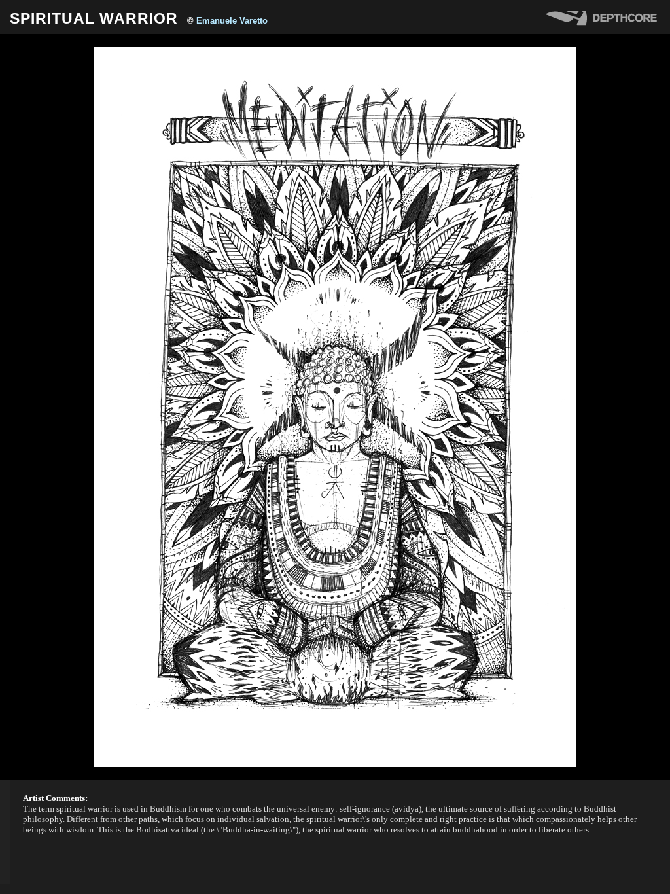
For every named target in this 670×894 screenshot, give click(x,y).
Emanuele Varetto (232, 21)
